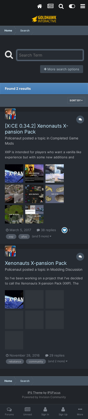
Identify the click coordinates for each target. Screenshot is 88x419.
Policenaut (13, 138)
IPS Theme (35, 392)
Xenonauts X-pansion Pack (36, 263)
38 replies (48, 230)
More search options (62, 69)
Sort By (75, 100)
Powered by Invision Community (44, 397)
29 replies (56, 355)
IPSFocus (53, 392)
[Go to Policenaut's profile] (10, 113)
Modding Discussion (66, 269)
